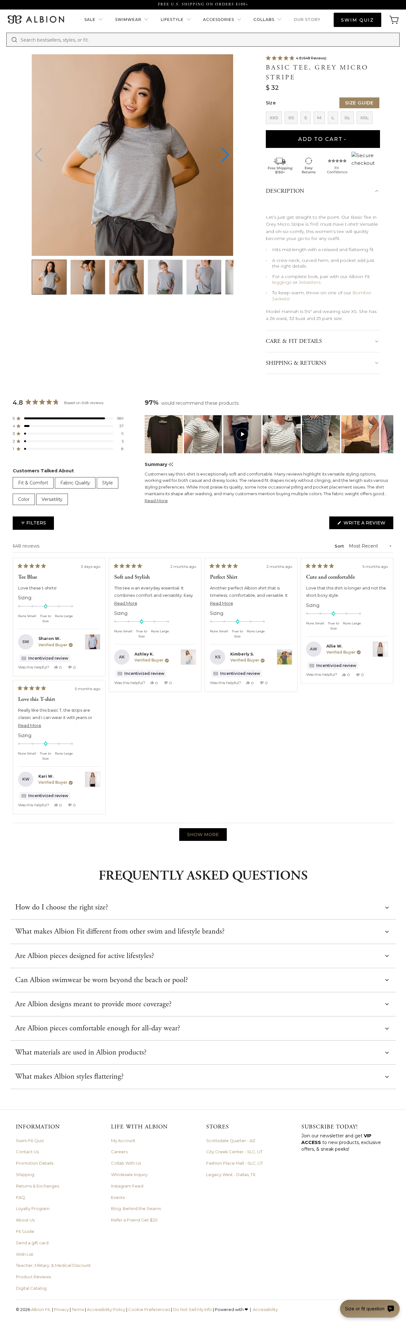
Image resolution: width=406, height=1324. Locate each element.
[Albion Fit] (35, 20)
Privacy (61, 1309)
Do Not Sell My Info (192, 1309)
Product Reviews (33, 1276)
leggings (281, 282)
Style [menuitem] (107, 483)
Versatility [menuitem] (52, 499)
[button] (94, 20)
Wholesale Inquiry (129, 1174)
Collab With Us (126, 1163)
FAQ (20, 1197)
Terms (78, 1309)
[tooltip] (170, 464)
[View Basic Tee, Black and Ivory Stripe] (284, 657)
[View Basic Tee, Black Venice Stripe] (380, 649)
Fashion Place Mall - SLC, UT (234, 1163)
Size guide (359, 103)
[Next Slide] (388, 434)
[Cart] (392, 20)
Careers (119, 1151)
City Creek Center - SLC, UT (234, 1151)
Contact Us (27, 1151)
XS (291, 118)
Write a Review (367, 524)
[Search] (14, 40)
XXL (364, 118)
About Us (25, 1219)
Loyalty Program (32, 1208)
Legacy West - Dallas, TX (231, 1174)
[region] (269, 434)
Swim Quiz (357, 20)
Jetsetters (309, 282)
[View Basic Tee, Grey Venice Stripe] (188, 657)
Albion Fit (40, 1309)
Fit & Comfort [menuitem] (33, 483)
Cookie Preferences (149, 1309)
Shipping (25, 1174)
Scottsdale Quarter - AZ (230, 1140)
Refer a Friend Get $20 (134, 1219)
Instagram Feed (127, 1185)
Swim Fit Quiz (30, 1140)
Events (118, 1197)
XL (347, 118)
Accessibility (265, 1309)
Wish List (24, 1254)
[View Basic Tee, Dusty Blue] (92, 641)
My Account (123, 1140)
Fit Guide (25, 1231)
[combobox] (208, 39)
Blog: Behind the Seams (136, 1208)
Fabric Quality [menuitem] (75, 483)
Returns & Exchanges (37, 1185)
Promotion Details (34, 1163)
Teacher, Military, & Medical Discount (53, 1265)
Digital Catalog (31, 1288)
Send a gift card (32, 1242)
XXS (274, 118)
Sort (340, 546)
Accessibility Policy (106, 1309)
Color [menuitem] (23, 499)
